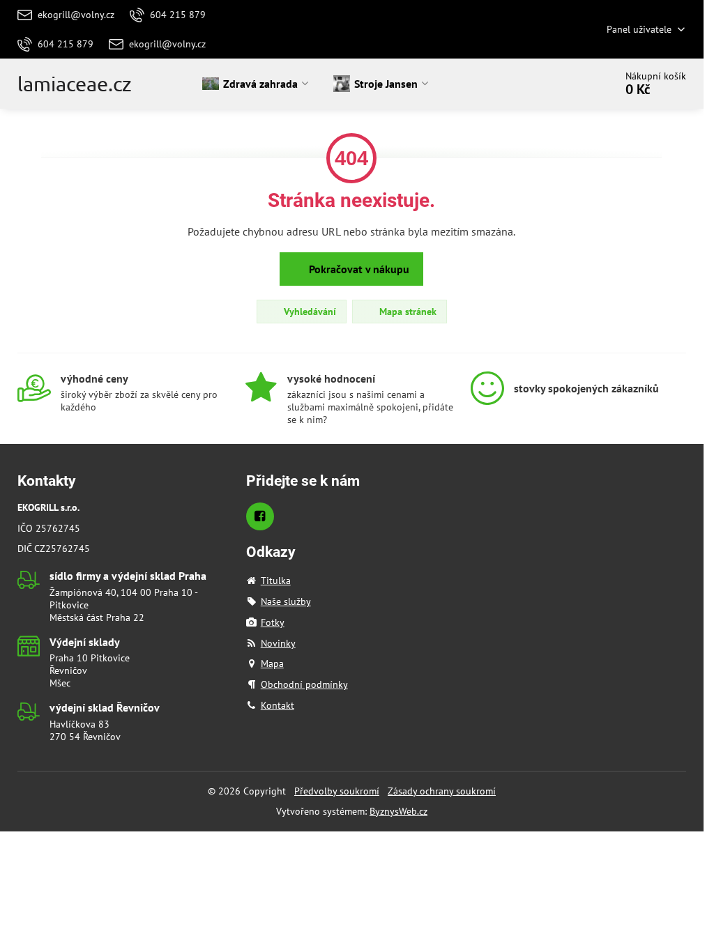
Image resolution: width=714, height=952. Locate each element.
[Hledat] (565, 83)
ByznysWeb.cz (398, 811)
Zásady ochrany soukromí (442, 791)
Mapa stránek (406, 311)
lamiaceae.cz (74, 84)
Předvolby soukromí (336, 791)
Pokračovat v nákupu (357, 269)
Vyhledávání (308, 311)
